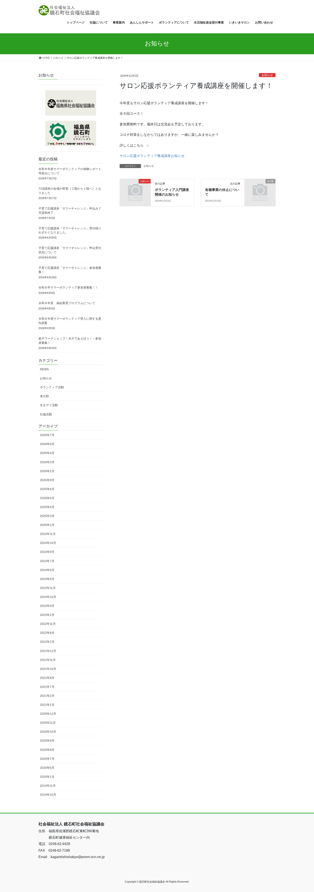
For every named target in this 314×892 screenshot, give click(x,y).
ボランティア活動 (52, 387)
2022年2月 (47, 641)
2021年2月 (47, 695)
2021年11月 (48, 660)
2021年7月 (47, 686)
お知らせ (267, 75)
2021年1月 (47, 704)
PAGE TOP (302, 861)
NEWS (44, 369)
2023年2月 (47, 615)
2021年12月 (48, 651)
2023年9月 (47, 606)
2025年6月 (47, 489)
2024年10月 (48, 543)
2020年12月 (48, 713)
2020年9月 (47, 740)
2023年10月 (48, 597)
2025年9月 (47, 480)
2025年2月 (47, 525)
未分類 (44, 396)
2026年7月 (47, 435)
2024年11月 (48, 534)
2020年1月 (47, 776)
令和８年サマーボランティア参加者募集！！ (68, 287)
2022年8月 (47, 632)
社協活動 (46, 414)
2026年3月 (47, 462)
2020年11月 (48, 722)
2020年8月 (47, 749)
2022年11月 (48, 623)
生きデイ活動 (49, 405)
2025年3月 (47, 516)
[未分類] (260, 188)
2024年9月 (47, 552)
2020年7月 (47, 758)
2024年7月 (47, 561)
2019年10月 (48, 794)
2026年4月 (47, 453)
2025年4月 (47, 507)
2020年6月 (47, 767)
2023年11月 (48, 588)
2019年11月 (48, 785)
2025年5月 (47, 498)
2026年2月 (47, 471)
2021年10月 (48, 669)
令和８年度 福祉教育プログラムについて (66, 303)
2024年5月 (47, 579)
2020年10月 (48, 731)
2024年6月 (47, 570)
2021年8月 (47, 678)
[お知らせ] (135, 188)
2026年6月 (47, 444)
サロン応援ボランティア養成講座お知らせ (152, 156)
